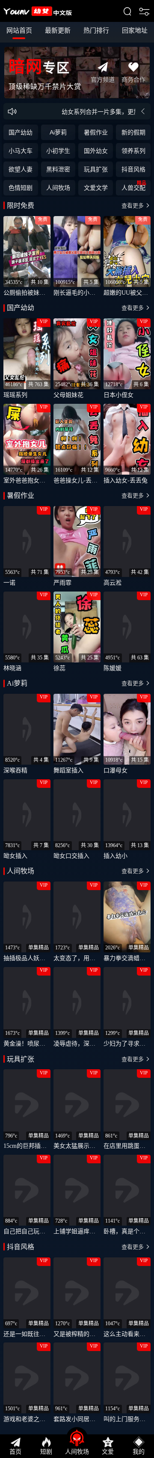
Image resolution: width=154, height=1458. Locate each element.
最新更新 (58, 30)
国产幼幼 (21, 132)
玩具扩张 (96, 169)
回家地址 (135, 30)
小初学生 (58, 150)
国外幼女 (96, 150)
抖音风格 (133, 169)
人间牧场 (58, 187)
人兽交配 (133, 185)
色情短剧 (21, 187)
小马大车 (21, 150)
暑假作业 (96, 132)
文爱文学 (96, 187)
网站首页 (19, 30)
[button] (77, 206)
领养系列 (133, 150)
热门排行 (96, 30)
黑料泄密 (58, 169)
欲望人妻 (21, 169)
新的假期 (133, 132)
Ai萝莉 (58, 132)
